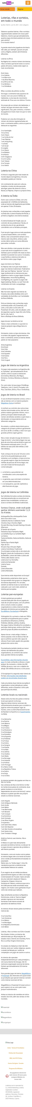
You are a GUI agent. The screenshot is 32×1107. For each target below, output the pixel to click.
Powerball (5, 976)
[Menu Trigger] (28, 3)
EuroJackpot (14, 611)
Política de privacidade (16, 1053)
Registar (20, 9)
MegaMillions (26, 973)
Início (9, 1048)
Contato (21, 1063)
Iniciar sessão (5, 9)
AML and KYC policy (16, 1058)
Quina (11, 403)
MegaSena (4, 403)
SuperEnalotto (25, 712)
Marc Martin (6, 25)
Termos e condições (18, 1048)
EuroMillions (5, 611)
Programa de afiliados (15, 1068)
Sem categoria (24, 25)
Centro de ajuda (13, 1063)
